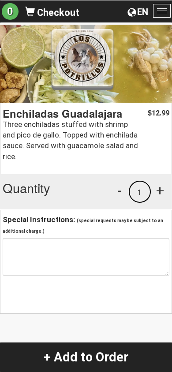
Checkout (57, 12)
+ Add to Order (86, 357)
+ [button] (160, 190)
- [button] (119, 190)
